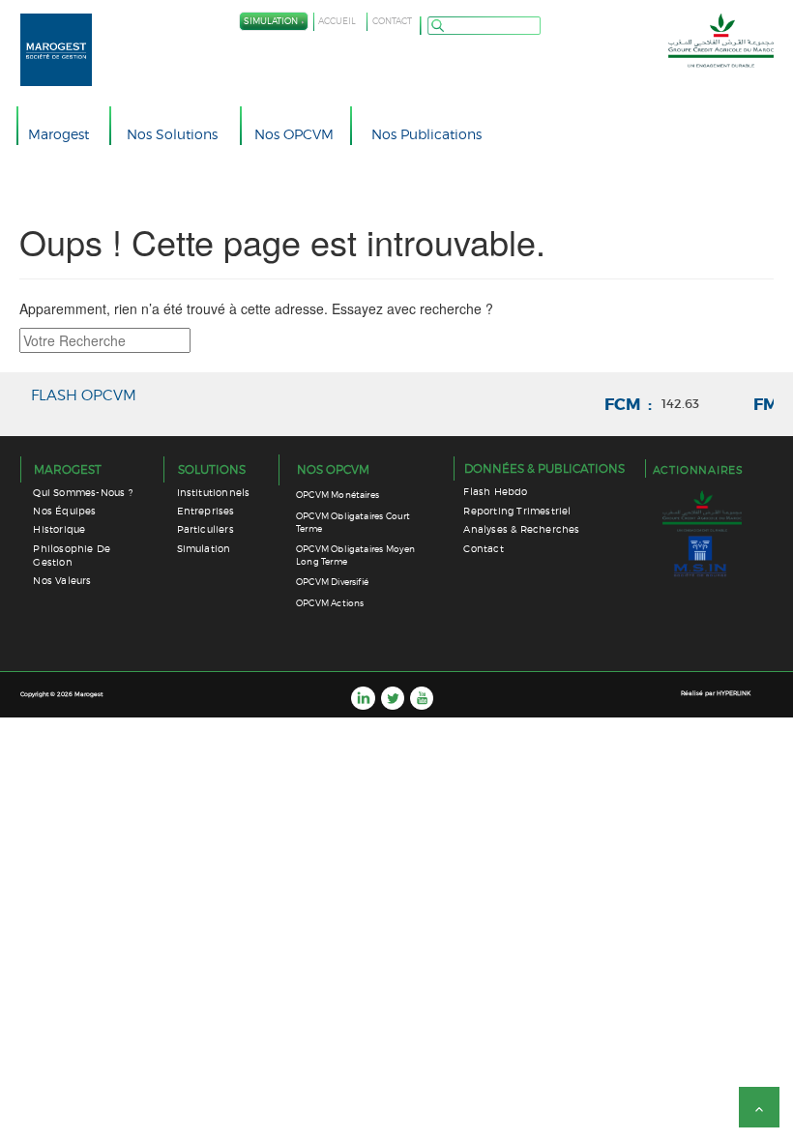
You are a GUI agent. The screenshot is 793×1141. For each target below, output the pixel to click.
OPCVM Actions (330, 603)
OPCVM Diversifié (332, 581)
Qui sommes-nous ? (82, 492)
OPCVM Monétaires (337, 494)
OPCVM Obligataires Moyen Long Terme (355, 555)
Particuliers (205, 529)
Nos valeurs (62, 580)
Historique (59, 529)
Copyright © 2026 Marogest (61, 693)
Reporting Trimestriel (517, 511)
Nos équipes (64, 511)
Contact (483, 548)
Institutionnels (213, 492)
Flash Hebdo (495, 491)
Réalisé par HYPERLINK (715, 692)
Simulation (204, 548)
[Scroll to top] (759, 1107)
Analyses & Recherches (521, 529)
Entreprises (206, 511)
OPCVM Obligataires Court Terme (353, 522)
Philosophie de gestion (71, 555)
